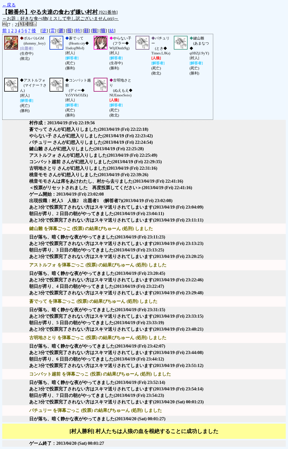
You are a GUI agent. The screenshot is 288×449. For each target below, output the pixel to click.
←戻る (9, 5)
